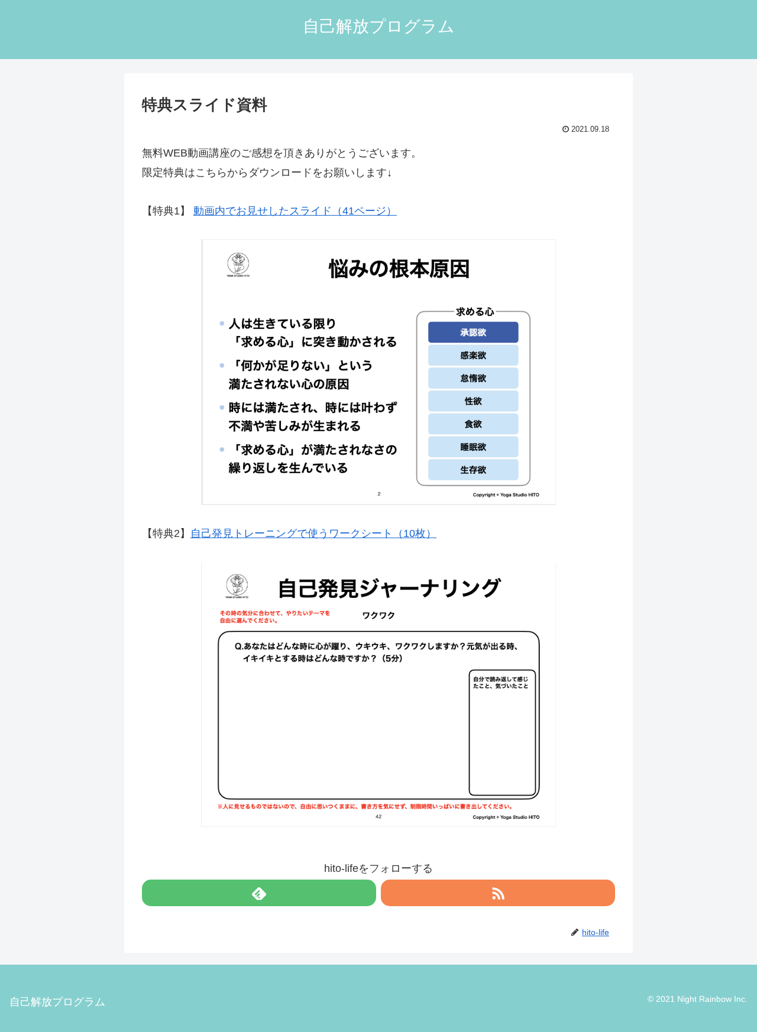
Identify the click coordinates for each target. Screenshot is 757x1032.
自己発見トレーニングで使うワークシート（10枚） (313, 533)
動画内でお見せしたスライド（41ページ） (295, 211)
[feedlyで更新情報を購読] (259, 893)
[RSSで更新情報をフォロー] (498, 893)
